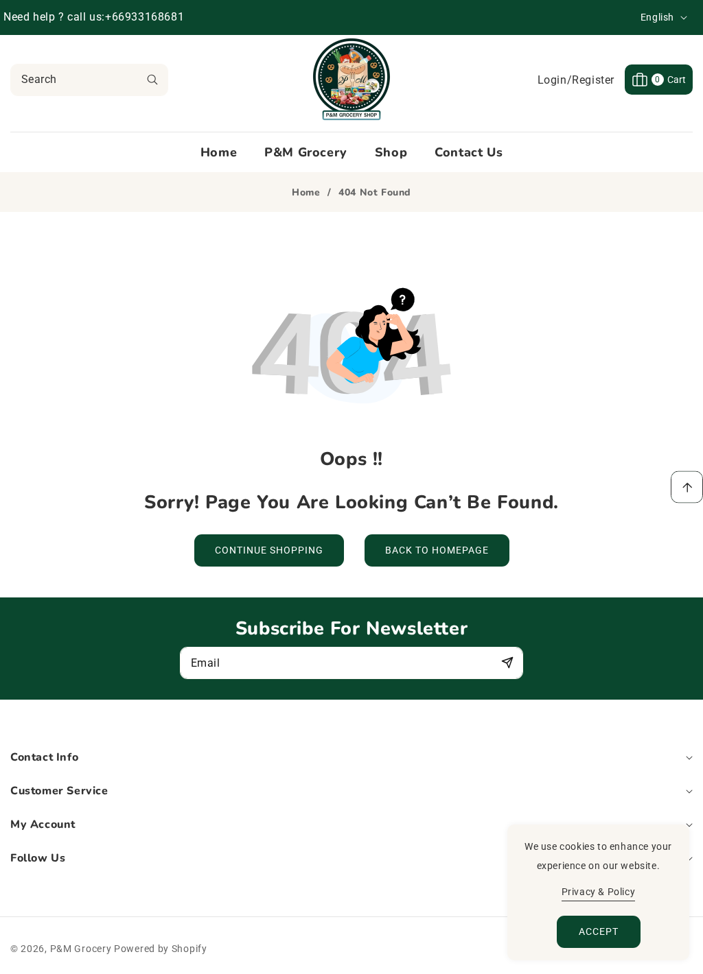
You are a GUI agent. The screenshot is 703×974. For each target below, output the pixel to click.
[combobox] (89, 79)
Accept (599, 931)
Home (306, 193)
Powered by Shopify (160, 948)
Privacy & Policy (599, 891)
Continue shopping (269, 550)
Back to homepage (437, 550)
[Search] (152, 79)
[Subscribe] (507, 662)
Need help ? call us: (54, 16)
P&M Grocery (81, 948)
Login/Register (576, 79)
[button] (659, 79)
